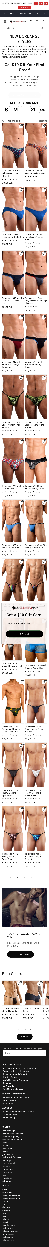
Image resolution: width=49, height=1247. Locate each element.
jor (3, 1204)
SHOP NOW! (24, 7)
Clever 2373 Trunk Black (31, 1009)
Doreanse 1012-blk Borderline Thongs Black (33, 364)
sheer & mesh (8, 1163)
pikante (5, 1219)
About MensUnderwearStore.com (18, 1111)
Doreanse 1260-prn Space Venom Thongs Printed (12, 425)
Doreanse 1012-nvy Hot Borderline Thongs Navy (13, 301)
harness (6, 1166)
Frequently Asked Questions (15, 1071)
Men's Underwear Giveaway (15, 1080)
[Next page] (39, 877)
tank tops (6, 1160)
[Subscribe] (44, 1053)
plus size (6, 1175)
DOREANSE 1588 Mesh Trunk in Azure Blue (35, 666)
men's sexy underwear (12, 1133)
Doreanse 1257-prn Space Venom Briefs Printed (34, 425)
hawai (5, 1222)
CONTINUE (24, 634)
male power (7, 1228)
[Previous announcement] (5, 13)
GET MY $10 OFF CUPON (24, 95)
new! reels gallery (10, 1137)
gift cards (6, 1181)
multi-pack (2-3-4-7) (11, 1157)
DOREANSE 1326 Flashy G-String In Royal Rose (10, 856)
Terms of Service (10, 1114)
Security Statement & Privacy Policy (19, 1068)
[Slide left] (19, 1029)
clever (5, 1189)
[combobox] (24, 28)
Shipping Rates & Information (16, 1097)
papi (4, 1213)
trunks (5, 1145)
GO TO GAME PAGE (20, 954)
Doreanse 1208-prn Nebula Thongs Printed (35, 487)
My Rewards (8, 1086)
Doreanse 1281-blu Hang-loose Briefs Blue (13, 235)
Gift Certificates (10, 1077)
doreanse (6, 1207)
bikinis (5, 1142)
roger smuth (8, 1234)
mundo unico (8, 1225)
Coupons (6, 1083)
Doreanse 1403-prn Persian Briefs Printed (35, 172)
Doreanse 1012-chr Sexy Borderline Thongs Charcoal (36, 301)
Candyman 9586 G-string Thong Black (11, 1009)
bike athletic (8, 1240)
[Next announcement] (44, 13)
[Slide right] (30, 1029)
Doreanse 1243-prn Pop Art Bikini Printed (13, 487)
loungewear (7, 1169)
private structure (10, 1231)
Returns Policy (9, 1100)
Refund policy (8, 1117)
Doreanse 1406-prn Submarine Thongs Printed (11, 173)
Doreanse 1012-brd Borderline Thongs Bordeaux (11, 364)
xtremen (6, 1201)
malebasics (7, 1237)
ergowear (6, 1210)
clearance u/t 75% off (12, 1139)
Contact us (7, 1103)
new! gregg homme (11, 1198)
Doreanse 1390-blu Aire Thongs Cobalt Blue (36, 546)
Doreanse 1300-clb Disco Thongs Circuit (12, 664)
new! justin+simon (11, 1195)
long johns (7, 1178)
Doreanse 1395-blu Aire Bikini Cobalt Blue (13, 546)
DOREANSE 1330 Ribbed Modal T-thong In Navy (35, 729)
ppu (4, 1216)
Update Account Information (15, 1074)
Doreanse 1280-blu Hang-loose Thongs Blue (34, 237)
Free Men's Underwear (12, 1089)
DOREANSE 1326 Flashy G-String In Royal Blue (33, 856)
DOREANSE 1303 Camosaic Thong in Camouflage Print (11, 729)
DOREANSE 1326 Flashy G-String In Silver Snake (33, 793)
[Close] (44, 606)
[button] (5, 21)
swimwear (7, 1172)
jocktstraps (7, 1154)
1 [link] (10, 877)
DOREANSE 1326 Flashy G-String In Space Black (10, 793)
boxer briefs (8, 1148)
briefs (5, 1151)
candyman (7, 1192)
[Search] (42, 28)
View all (24, 1036)
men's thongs (8, 1131)
